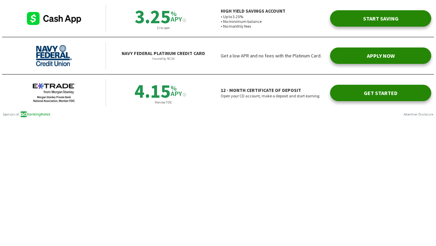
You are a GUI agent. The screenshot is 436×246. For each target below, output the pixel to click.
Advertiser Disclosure (418, 114)
